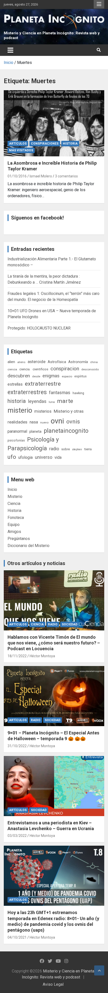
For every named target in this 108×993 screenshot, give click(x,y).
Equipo (14, 524)
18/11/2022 (17, 656)
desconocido (90, 369)
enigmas (51, 375)
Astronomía (78, 362)
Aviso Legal (53, 984)
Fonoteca (16, 517)
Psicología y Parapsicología (33, 444)
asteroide (36, 361)
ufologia (25, 457)
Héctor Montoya (42, 656)
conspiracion (64, 369)
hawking (78, 393)
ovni (57, 421)
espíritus (80, 376)
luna (52, 402)
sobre (65, 449)
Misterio (15, 496)
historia (17, 401)
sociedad (69, 624)
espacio (67, 376)
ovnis (73, 421)
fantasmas (59, 392)
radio (54, 448)
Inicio (12, 489)
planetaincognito (66, 430)
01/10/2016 (17, 176)
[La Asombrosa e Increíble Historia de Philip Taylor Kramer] (54, 123)
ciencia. (24, 369)
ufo (12, 457)
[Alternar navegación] (10, 50)
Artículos (18, 143)
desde (36, 376)
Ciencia (14, 503)
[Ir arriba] (99, 970)
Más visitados (21, 150)
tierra (88, 449)
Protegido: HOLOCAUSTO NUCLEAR (39, 328)
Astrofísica (57, 362)
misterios (42, 411)
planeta (35, 431)
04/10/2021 (17, 937)
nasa (34, 422)
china (94, 362)
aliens (21, 362)
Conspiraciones (45, 143)
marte (65, 401)
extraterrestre (43, 383)
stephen (77, 449)
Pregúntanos (19, 538)
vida (58, 457)
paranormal (17, 431)
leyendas (37, 401)
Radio (53, 624)
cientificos (40, 369)
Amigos (14, 531)
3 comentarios (66, 176)
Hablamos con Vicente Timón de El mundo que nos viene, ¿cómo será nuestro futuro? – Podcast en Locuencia (54, 642)
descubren (19, 376)
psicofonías (16, 440)
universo (43, 457)
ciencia (12, 369)
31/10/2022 (17, 746)
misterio (20, 410)
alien (11, 362)
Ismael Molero (41, 176)
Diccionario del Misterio (28, 545)
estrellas (15, 384)
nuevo (44, 422)
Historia (70, 143)
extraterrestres (27, 392)
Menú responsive (99, 4)
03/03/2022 (17, 836)
